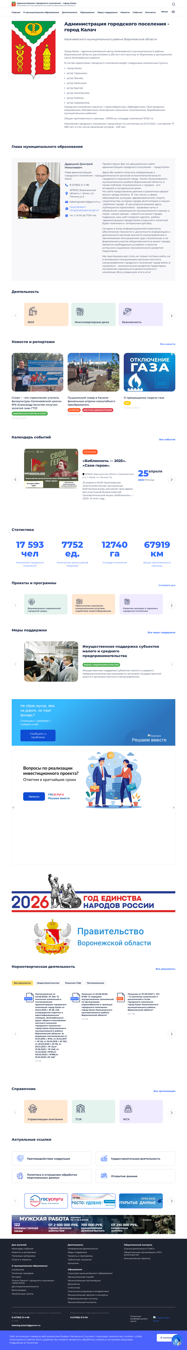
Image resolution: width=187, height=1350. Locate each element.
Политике (32, 1342)
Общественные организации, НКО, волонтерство (143, 1253)
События (137, 12)
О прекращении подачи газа (144, 397)
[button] (171, 315)
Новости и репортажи (24, 1252)
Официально (87, 12)
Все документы (165, 969)
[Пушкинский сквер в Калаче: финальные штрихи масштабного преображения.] (93, 372)
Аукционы (73, 1263)
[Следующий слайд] (174, 807)
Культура (74, 410)
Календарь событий (22, 1248)
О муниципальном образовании (41, 12)
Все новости (167, 344)
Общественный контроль (138, 1245)
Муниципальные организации (84, 1280)
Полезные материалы (23, 1256)
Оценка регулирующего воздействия (88, 1291)
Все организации (164, 1091)
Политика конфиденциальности (139, 1319)
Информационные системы (83, 1298)
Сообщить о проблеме (38, 735)
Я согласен (167, 1337)
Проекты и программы (80, 1256)
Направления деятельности (83, 1248)
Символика (18, 1269)
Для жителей (19, 1245)
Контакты (150, 12)
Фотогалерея (19, 1290)
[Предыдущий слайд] (13, 807)
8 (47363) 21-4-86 (20, 1317)
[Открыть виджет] (177, 1340)
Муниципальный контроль (82, 1302)
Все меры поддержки (161, 632)
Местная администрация (98, 410)
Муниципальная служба (81, 1277)
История (16, 1277)
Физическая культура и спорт (29, 413)
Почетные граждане (23, 1273)
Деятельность (69, 12)
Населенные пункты (22, 1293)
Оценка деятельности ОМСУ (139, 1248)
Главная (16, 12)
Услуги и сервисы (21, 1259)
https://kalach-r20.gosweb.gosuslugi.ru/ (84, 209)
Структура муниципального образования (90, 1273)
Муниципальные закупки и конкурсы (88, 1295)
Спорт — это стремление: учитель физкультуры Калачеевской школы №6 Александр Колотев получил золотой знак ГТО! (37, 403)
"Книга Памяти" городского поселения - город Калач (33, 1281)
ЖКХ (127, 403)
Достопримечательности (25, 1286)
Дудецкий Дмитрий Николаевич (79, 165)
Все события (167, 439)
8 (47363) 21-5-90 (79, 1317)
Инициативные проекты (137, 1258)
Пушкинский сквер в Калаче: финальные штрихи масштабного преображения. (91, 401)
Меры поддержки (107, 12)
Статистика (74, 1287)
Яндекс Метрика (70, 1336)
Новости (125, 12)
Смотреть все (167, 585)
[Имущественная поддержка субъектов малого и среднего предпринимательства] (51, 661)
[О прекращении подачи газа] (149, 372)
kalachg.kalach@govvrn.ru (26, 1325)
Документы (74, 1284)
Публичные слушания (79, 1259)
